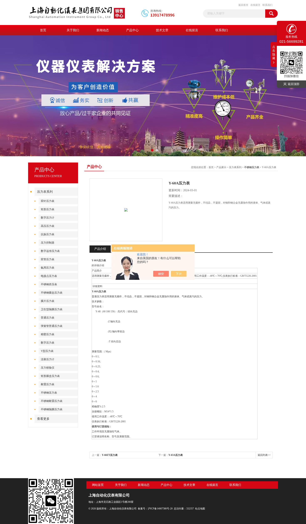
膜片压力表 (47, 301)
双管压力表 (47, 259)
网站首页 (98, 484)
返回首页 (243, 5)
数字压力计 (47, 217)
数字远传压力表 (50, 251)
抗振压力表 (47, 234)
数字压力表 (47, 342)
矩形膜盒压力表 (50, 376)
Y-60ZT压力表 (110, 455)
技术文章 (162, 30)
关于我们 (73, 30)
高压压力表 (47, 226)
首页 (43, 30)
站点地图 (200, 508)
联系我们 (267, 5)
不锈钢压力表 (49, 392)
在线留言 (255, 5)
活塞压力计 (47, 359)
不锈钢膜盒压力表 (51, 292)
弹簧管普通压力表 (51, 326)
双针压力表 (47, 201)
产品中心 (132, 30)
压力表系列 (45, 191)
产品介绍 (100, 248)
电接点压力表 (49, 276)
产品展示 (221, 167)
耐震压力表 (47, 384)
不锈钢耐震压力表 (51, 401)
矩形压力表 (47, 209)
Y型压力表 (47, 351)
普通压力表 (47, 317)
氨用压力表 (47, 267)
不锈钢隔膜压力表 (51, 409)
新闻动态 (102, 30)
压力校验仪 (47, 367)
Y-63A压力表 (175, 455)
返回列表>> (264, 455)
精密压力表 (47, 334)
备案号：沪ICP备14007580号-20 (155, 508)
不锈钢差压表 (49, 284)
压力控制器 (47, 242)
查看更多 (43, 418)
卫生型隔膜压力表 (51, 309)
